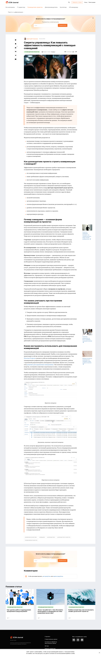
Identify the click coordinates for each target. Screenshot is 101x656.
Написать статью (77, 2)
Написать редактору (50, 648)
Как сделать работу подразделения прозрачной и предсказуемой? (19, 610)
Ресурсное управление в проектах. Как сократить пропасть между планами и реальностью (86, 236)
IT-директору (21, 7)
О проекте (47, 636)
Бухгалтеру (63, 7)
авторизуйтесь (47, 576)
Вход (86, 2)
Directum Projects (29, 358)
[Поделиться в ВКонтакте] (15, 51)
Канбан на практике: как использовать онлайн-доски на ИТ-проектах (81, 610)
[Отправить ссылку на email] (15, 59)
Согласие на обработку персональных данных (51, 642)
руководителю (51, 537)
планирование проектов (31, 540)
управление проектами (31, 537)
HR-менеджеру (73, 7)
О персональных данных (51, 639)
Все (10, 7)
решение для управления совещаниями (40, 364)
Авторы (47, 646)
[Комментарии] (15, 40)
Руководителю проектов (35, 7)
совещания (42, 537)
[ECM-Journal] (16, 637)
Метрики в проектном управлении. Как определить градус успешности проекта (87, 360)
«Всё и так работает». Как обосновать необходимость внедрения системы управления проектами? (50, 611)
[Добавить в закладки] (15, 43)
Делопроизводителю (51, 7)
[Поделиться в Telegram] (15, 55)
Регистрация (92, 2)
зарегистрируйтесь (58, 576)
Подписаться (62, 25)
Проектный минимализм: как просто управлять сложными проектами (87, 339)
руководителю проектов (63, 537)
